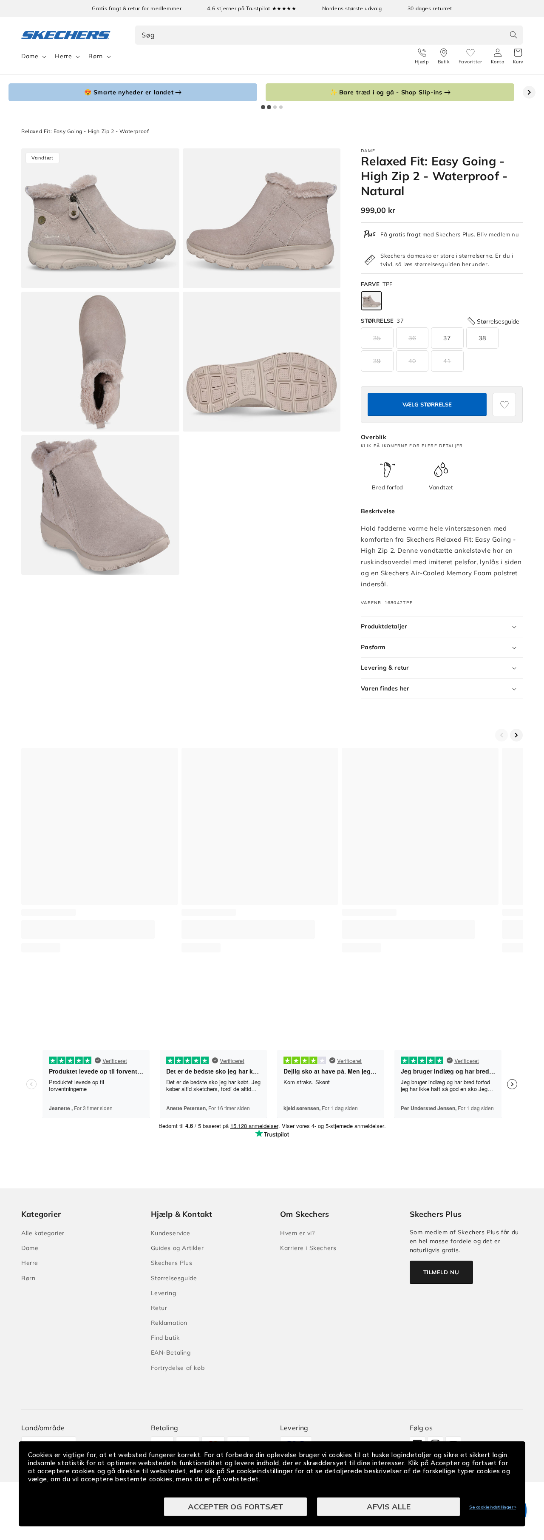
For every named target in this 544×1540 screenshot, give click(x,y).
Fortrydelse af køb (178, 1368)
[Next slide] (529, 92)
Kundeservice (170, 1233)
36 (412, 338)
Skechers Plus (172, 1263)
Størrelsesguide (174, 1278)
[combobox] (329, 35)
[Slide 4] (281, 107)
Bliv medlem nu (498, 234)
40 (412, 361)
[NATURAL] (371, 300)
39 (377, 361)
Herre (63, 56)
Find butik (165, 1337)
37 (447, 338)
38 (482, 338)
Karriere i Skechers (308, 1248)
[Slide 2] (269, 107)
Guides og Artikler (177, 1248)
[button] (518, 56)
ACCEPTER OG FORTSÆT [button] (235, 1507)
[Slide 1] (263, 107)
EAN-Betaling (171, 1352)
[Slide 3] (275, 107)
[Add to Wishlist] (504, 404)
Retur (159, 1308)
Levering (163, 1293)
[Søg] (513, 35)
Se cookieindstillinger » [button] (492, 1507)
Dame (29, 56)
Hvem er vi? (297, 1233)
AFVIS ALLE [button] (389, 1507)
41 (447, 361)
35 (377, 338)
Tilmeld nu (441, 1272)
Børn (95, 56)
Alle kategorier (43, 1233)
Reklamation (169, 1323)
